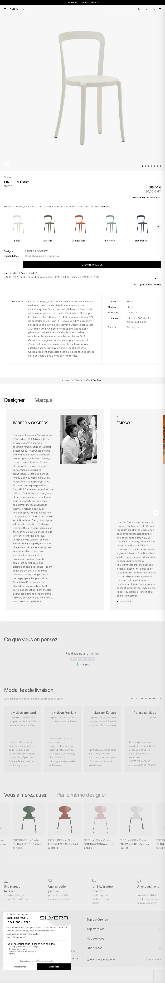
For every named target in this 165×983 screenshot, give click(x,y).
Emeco (43, 301)
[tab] (155, 278)
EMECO (8, 186)
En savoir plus (153, 197)
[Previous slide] (69, 971)
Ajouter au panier (92, 265)
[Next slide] (96, 971)
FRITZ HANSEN (21, 840)
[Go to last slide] (9, 827)
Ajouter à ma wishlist (149, 284)
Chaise (35, 840)
